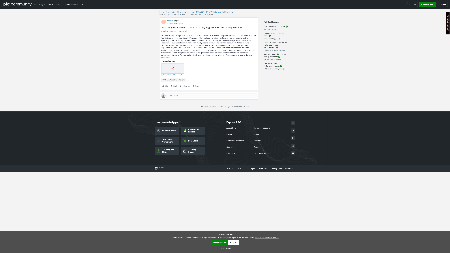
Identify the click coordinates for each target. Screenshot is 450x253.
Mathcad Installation (271, 29)
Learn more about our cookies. (267, 237)
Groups (58, 4)
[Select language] (415, 4)
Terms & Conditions (208, 106)
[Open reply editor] (208, 95)
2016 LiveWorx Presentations (173, 80)
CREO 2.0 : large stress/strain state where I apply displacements (275, 44)
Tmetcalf (170, 21)
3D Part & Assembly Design (274, 50)
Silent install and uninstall (274, 26)
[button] (427, 4)
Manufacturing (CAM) (272, 38)
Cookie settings (224, 106)
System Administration (272, 59)
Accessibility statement (240, 106)
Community (170, 12)
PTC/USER (200, 12)
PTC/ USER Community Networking (219, 12)
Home (161, 12)
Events (50, 4)
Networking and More (185, 12)
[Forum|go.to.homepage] (18, 4)
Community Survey (447, 23)
